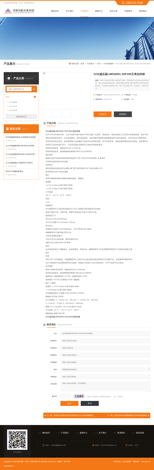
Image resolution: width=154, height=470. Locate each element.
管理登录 (136, 461)
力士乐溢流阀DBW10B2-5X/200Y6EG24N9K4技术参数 (21, 154)
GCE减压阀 (13, 110)
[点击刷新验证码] (79, 396)
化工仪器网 (126, 461)
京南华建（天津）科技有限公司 (22, 3)
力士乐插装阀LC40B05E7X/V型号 (19, 163)
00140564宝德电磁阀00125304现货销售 (130, 415)
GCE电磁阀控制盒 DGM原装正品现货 (21, 137)
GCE (99, 64)
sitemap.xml (145, 461)
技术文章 (113, 11)
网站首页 (55, 11)
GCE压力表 (13, 106)
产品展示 (84, 11)
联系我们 (143, 11)
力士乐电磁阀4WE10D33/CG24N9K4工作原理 (21, 146)
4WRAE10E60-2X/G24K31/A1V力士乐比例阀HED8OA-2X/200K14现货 (82, 415)
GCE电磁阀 (108, 64)
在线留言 (128, 11)
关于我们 (70, 11)
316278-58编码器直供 (14, 171)
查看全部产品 (21, 117)
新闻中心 (99, 11)
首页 (82, 64)
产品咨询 (102, 114)
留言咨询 (140, 433)
